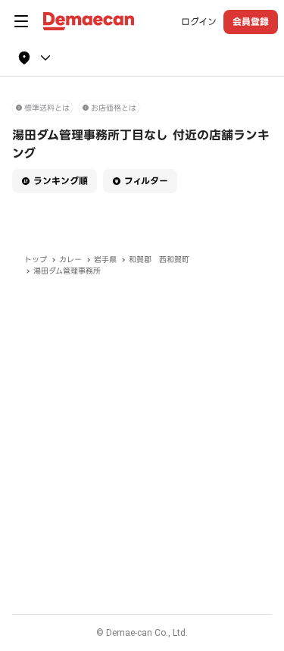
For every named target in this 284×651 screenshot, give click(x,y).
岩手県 (105, 259)
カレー (70, 259)
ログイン (199, 22)
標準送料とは (47, 108)
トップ (35, 259)
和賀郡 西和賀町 (159, 259)
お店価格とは (113, 108)
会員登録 (251, 21)
